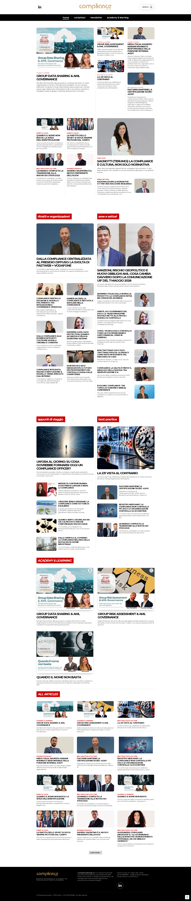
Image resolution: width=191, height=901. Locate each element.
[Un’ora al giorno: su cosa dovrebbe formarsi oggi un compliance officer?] (65, 442)
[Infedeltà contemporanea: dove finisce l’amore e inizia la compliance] (46, 489)
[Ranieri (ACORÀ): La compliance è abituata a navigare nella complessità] (80, 289)
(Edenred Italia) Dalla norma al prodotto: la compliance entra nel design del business (114, 296)
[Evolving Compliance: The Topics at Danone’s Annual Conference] (144, 392)
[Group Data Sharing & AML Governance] (65, 48)
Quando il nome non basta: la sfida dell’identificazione (48, 137)
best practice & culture (105, 75)
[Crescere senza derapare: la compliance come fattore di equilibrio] (46, 508)
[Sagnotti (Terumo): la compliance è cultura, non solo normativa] (126, 136)
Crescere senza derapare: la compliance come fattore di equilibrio (73, 503)
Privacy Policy (122, 876)
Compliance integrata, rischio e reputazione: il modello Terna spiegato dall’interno (49, 373)
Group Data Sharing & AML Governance (58, 77)
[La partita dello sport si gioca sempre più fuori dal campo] (80, 124)
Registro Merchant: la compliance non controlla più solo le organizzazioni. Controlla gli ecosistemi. (134, 507)
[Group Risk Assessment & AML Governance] (110, 33)
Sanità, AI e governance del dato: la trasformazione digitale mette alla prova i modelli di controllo (112, 314)
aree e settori (103, 179)
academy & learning (43, 73)
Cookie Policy (133, 876)
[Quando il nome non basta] (64, 652)
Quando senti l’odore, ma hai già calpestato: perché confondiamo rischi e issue (74, 522)
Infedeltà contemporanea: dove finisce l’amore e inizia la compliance (73, 485)
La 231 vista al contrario (105, 78)
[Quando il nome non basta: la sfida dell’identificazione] (49, 124)
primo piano (101, 158)
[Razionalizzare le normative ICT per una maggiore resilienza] (144, 186)
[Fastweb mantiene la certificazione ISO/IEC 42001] (141, 79)
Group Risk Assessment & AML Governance (110, 45)
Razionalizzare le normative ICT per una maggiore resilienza (114, 183)
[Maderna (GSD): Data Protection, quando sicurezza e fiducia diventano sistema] (80, 323)
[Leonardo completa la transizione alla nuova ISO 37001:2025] (49, 159)
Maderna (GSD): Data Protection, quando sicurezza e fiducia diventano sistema (78, 335)
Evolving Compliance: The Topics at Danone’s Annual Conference (111, 388)
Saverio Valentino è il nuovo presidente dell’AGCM (79, 173)
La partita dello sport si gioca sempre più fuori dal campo (79, 137)
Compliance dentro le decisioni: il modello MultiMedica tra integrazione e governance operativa (49, 302)
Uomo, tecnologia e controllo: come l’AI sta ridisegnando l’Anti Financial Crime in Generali (114, 334)
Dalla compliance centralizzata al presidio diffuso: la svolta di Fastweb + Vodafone (63, 262)
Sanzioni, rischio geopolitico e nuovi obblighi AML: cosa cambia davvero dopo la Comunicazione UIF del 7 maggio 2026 (124, 275)
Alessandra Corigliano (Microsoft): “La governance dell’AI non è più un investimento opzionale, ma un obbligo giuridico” (135, 836)
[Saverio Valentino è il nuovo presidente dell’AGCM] (80, 159)
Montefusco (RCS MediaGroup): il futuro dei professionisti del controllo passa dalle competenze (79, 370)
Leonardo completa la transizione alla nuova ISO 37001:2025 (49, 173)
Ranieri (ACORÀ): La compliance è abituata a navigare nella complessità (80, 301)
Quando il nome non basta (58, 677)
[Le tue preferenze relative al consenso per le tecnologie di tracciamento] (187, 897)
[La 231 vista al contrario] (110, 66)
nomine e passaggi (133, 42)
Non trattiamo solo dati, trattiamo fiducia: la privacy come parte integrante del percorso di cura (113, 353)
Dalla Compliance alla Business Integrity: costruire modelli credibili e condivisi (48, 339)
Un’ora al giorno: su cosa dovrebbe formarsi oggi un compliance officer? (59, 465)
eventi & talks (42, 133)
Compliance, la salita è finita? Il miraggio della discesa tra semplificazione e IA (114, 370)
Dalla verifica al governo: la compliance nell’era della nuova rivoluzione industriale (74, 541)
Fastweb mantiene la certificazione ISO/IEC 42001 (140, 91)
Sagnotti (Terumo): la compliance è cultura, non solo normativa (125, 162)
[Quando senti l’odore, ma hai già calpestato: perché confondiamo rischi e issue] (46, 526)
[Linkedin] (39, 7)
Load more (94, 853)
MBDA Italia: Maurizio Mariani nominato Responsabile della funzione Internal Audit (140, 49)
